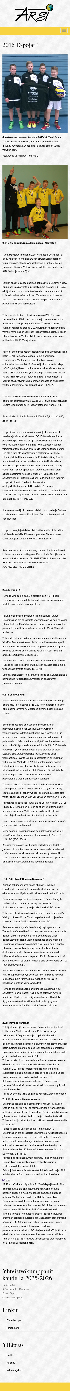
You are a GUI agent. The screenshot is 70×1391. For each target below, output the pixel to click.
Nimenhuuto (13, 1327)
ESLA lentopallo (15, 1320)
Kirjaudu (11, 1362)
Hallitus (10, 1355)
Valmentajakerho (15, 1370)
